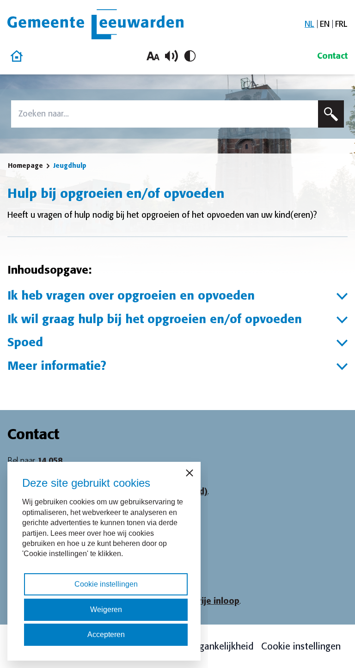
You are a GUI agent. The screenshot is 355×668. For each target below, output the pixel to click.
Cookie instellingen (301, 646)
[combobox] (164, 114)
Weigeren (106, 609)
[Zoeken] (331, 114)
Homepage (25, 165)
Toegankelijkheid (219, 646)
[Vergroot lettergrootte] (153, 55)
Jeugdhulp (69, 165)
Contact (332, 56)
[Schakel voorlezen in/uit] (171, 55)
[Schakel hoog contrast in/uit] (190, 55)
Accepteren (106, 634)
